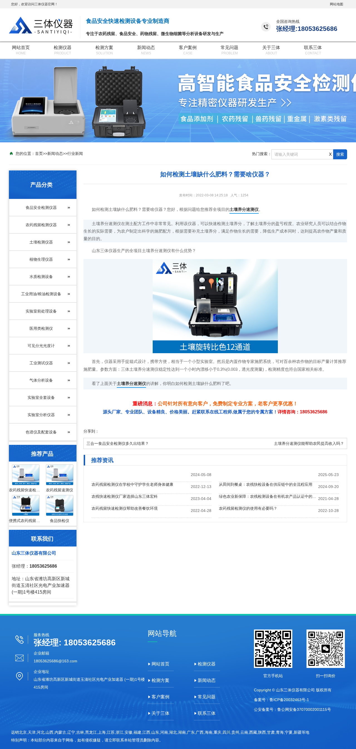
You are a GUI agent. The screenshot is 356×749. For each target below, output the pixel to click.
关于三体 (271, 47)
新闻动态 (146, 47)
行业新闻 (75, 153)
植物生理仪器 (41, 259)
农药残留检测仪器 (41, 225)
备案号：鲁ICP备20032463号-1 (281, 699)
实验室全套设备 (41, 397)
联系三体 (313, 47)
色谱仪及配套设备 (41, 432)
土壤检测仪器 (41, 242)
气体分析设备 (41, 380)
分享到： (91, 431)
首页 (39, 153)
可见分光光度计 (41, 345)
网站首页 (21, 47)
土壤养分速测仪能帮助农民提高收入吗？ (309, 443)
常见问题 (229, 47)
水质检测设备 (41, 276)
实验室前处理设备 (41, 311)
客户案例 (188, 47)
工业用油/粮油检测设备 (41, 294)
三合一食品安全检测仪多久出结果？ (117, 443)
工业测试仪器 (41, 363)
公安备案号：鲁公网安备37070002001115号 (292, 709)
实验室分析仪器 (41, 415)
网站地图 (336, 4)
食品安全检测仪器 (41, 207)
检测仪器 (62, 47)
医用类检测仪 (41, 328)
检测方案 (104, 47)
